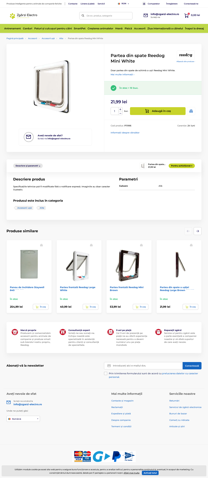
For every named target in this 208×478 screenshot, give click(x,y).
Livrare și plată (87, 3)
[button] (198, 231)
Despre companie (121, 420)
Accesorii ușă (48, 38)
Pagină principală (14, 38)
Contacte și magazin (122, 400)
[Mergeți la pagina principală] (24, 15)
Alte (61, 38)
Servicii (101, 3)
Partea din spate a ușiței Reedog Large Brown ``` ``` (177, 289)
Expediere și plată (121, 413)
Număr (114, 111)
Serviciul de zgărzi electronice (185, 407)
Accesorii (32, 38)
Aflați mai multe (131, 473)
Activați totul (150, 473)
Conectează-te (191, 3)
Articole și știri (177, 426)
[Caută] (83, 15)
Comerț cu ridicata (179, 420)
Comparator (154, 3)
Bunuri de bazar (178, 413)
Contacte (72, 3)
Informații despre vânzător (125, 132)
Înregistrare (171, 3)
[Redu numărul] (120, 113)
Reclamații (117, 407)
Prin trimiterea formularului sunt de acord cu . (153, 375)
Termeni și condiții (121, 426)
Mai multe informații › (122, 74)
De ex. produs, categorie (99, 15)
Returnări (174, 400)
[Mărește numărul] (120, 109)
